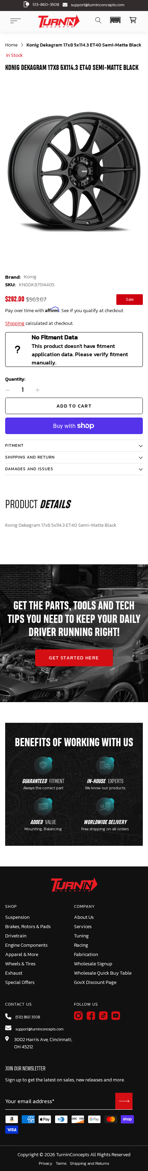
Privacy (45, 1164)
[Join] (124, 1101)
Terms (61, 1164)
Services (83, 926)
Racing (81, 945)
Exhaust (13, 973)
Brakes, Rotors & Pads (28, 926)
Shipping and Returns (89, 1164)
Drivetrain (16, 935)
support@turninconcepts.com (97, 5)
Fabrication (86, 954)
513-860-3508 (46, 4)
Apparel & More (21, 954)
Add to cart (74, 406)
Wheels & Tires (20, 963)
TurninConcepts (72, 1155)
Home (11, 45)
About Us (84, 917)
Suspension (17, 917)
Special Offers (19, 982)
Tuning (81, 935)
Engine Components (26, 945)
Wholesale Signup (93, 963)
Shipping (14, 323)
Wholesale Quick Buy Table (102, 973)
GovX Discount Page (95, 982)
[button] (115, 20)
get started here (74, 657)
